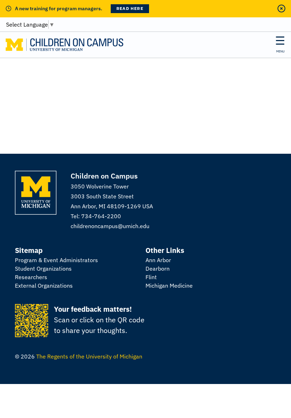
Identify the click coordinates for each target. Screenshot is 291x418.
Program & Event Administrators (56, 260)
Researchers (31, 277)
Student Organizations (43, 268)
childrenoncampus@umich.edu (110, 226)
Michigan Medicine (169, 285)
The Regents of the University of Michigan (89, 356)
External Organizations (44, 285)
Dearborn (158, 268)
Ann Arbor (158, 260)
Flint (151, 277)
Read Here (129, 8)
